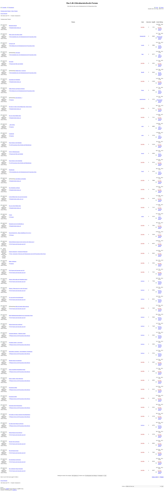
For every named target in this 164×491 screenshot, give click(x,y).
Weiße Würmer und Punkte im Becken (17, 88)
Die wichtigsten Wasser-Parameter (16, 468)
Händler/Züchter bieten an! (15, 27)
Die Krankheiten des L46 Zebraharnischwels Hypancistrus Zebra (23, 36)
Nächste (161, 477)
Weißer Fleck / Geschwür (20, 70)
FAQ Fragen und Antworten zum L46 (17, 244)
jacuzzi (142, 153)
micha (142, 216)
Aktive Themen (14, 11)
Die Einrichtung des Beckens (15, 459)
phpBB (7, 488)
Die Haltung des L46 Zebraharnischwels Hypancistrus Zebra (22, 45)
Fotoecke (12, 99)
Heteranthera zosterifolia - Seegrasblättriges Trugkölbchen (20, 351)
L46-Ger (142, 281)
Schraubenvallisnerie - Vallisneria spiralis (17, 333)
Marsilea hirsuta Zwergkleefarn (15, 360)
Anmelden (4, 7)
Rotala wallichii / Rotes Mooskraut (16, 378)
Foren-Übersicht (4, 13)
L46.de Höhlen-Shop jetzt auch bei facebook (18, 196)
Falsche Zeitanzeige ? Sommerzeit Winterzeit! (18, 251)
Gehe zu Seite (155, 477)
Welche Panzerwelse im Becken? (15, 324)
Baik (143, 54)
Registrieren (11, 7)
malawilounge (142, 99)
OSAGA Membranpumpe (14, 151)
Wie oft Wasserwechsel (13, 450)
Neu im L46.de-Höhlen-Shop (15, 115)
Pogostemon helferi (13, 396)
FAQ (157, 7)
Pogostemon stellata (13, 387)
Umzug (10, 214)
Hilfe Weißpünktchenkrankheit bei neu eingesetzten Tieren (21, 315)
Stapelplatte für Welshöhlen (14, 79)
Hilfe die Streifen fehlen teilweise (22, 306)
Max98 (142, 72)
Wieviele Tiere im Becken (14, 441)
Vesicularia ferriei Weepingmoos (15, 405)
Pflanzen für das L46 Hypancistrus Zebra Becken (20, 335)
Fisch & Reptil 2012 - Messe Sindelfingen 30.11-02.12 (20, 232)
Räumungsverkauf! (13, 25)
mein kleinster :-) (18, 97)
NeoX (142, 171)
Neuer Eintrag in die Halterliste (15, 142)
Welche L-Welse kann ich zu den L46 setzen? (18, 288)
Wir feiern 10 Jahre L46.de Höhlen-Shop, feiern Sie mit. (20, 106)
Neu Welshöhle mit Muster (14, 187)
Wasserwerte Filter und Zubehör (16, 63)
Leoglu (142, 45)
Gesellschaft (11, 133)
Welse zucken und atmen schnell (15, 34)
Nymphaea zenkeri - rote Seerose (15, 342)
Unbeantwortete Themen (6, 11)
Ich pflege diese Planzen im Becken (16, 423)
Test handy (11, 61)
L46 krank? (17, 52)
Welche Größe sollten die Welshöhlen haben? (18, 279)
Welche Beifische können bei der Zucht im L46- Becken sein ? (21, 241)
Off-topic (12, 217)
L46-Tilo (142, 27)
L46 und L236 (12, 43)
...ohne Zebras (12, 124)
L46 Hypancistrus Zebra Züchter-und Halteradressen (20, 144)
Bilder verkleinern (12, 261)
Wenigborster (11, 169)
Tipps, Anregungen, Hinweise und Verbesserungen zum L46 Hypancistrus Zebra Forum (28, 253)
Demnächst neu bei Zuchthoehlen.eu (16, 223)
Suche (162, 7)
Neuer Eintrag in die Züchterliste (15, 160)
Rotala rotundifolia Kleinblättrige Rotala (17, 369)
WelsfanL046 (142, 36)
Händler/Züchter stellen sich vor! (16, 199)
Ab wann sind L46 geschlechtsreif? (16, 297)
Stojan (142, 90)
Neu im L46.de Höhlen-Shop (15, 205)
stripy (142, 126)
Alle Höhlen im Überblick (20, 178)
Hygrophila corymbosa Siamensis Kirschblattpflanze (19, 414)
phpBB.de (14, 489)
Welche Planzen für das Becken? (15, 432)
